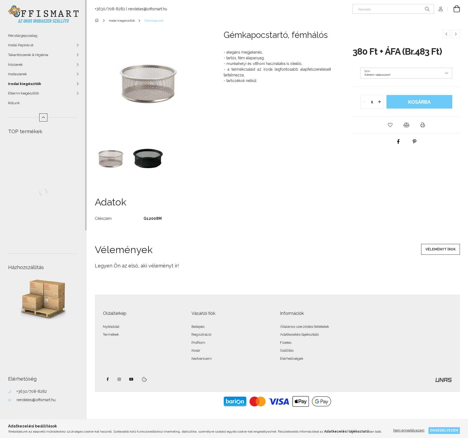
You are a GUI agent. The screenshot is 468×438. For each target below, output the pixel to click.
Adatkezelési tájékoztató (299, 334)
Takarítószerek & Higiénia (28, 55)
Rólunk (14, 103)
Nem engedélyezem (408, 430)
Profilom (198, 343)
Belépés (197, 327)
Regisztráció (201, 334)
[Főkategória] (97, 20)
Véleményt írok (440, 249)
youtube (131, 379)
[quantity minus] (364, 101)
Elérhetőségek (291, 359)
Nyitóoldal (111, 327)
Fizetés (285, 343)
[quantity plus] (379, 101)
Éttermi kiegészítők (23, 93)
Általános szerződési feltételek (304, 327)
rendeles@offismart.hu (36, 400)
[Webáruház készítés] (443, 379)
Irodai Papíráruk (21, 45)
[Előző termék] (446, 34)
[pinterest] (414, 142)
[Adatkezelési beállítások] (144, 379)
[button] (390, 125)
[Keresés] (427, 9)
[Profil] (440, 9)
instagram (119, 379)
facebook (107, 379)
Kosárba (419, 102)
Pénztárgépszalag (22, 36)
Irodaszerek (17, 74)
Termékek (111, 334)
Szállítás (287, 350)
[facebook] (398, 142)
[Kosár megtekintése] (453, 9)
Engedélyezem (444, 430)
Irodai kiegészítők (24, 84)
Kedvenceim (201, 359)
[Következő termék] (456, 34)
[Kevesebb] (43, 117)
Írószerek (15, 65)
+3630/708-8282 (32, 391)
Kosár (195, 350)
